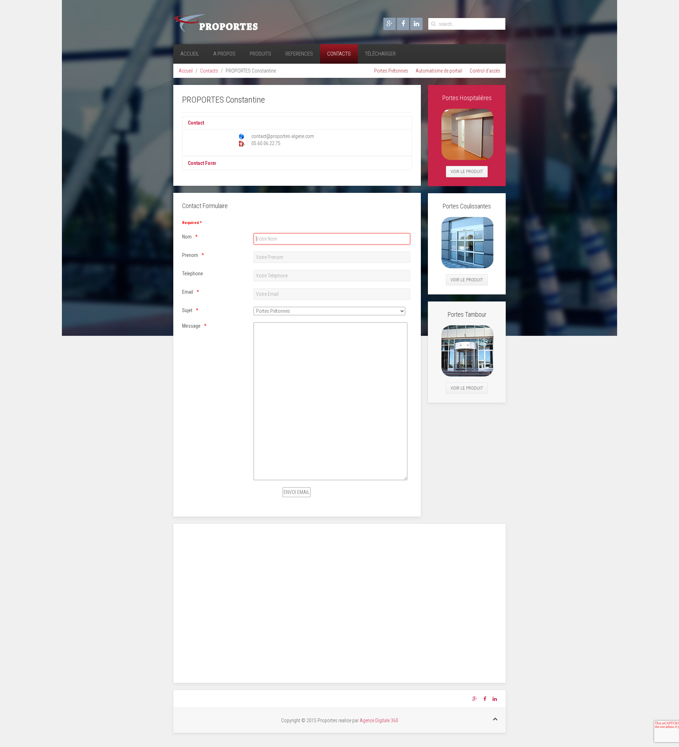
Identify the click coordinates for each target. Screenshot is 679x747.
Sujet (187, 310)
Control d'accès (485, 71)
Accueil (189, 54)
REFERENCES (299, 54)
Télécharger (380, 54)
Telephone (192, 273)
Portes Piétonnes (391, 71)
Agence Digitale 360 (379, 720)
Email (187, 292)
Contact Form (202, 163)
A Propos (224, 54)
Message (191, 326)
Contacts (339, 54)
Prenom (190, 255)
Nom (187, 237)
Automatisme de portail (439, 71)
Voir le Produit (467, 171)
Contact (196, 123)
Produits (260, 54)
